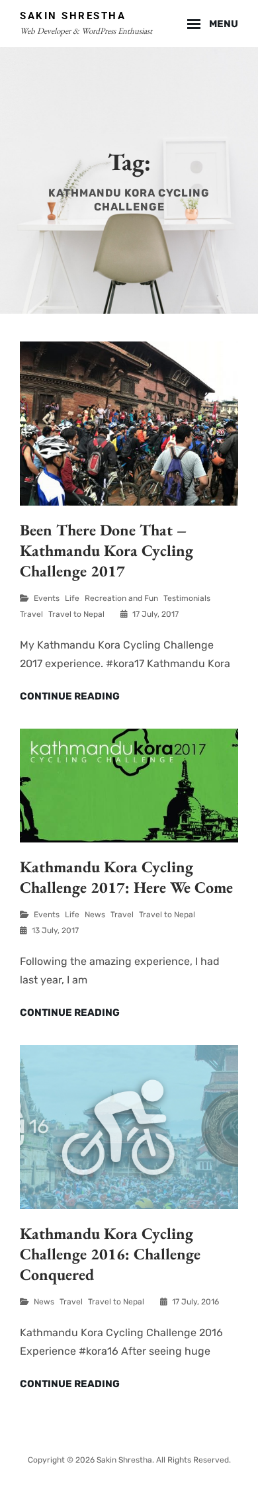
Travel (31, 614)
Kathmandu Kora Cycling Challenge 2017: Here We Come (126, 876)
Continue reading (70, 697)
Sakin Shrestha (73, 16)
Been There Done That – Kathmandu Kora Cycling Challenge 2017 (106, 550)
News (95, 914)
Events (47, 598)
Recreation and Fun (121, 598)
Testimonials (186, 598)
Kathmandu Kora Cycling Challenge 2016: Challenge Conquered (110, 1254)
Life (72, 598)
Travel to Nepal (76, 614)
